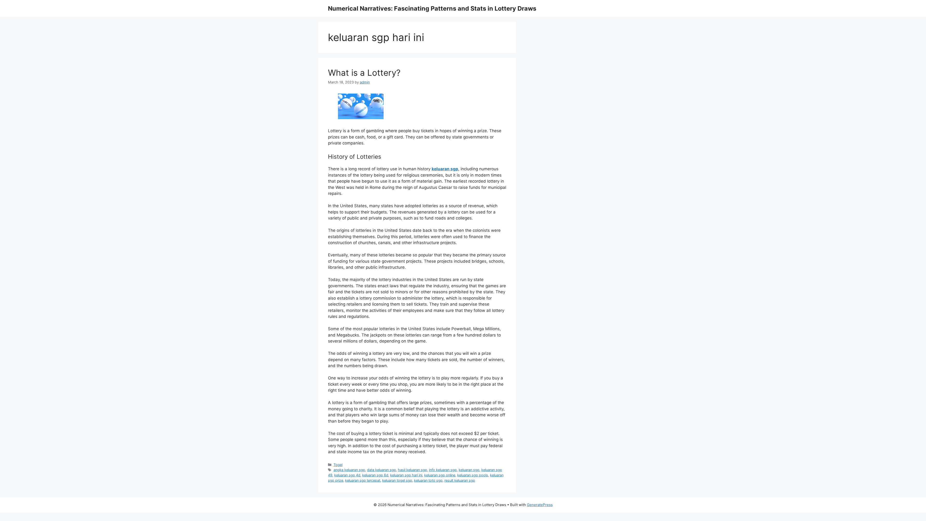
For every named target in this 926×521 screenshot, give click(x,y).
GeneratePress (540, 504)
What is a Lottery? (364, 73)
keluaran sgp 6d (375, 475)
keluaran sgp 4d (347, 475)
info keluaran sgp (443, 470)
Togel (338, 465)
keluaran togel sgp (397, 480)
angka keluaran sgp (349, 470)
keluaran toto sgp (428, 480)
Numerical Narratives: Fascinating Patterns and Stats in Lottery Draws (432, 8)
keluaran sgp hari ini (406, 475)
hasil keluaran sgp (412, 470)
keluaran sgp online (439, 475)
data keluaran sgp (381, 470)
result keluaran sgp (459, 480)
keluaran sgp (469, 470)
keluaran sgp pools (472, 475)
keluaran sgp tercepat (362, 480)
